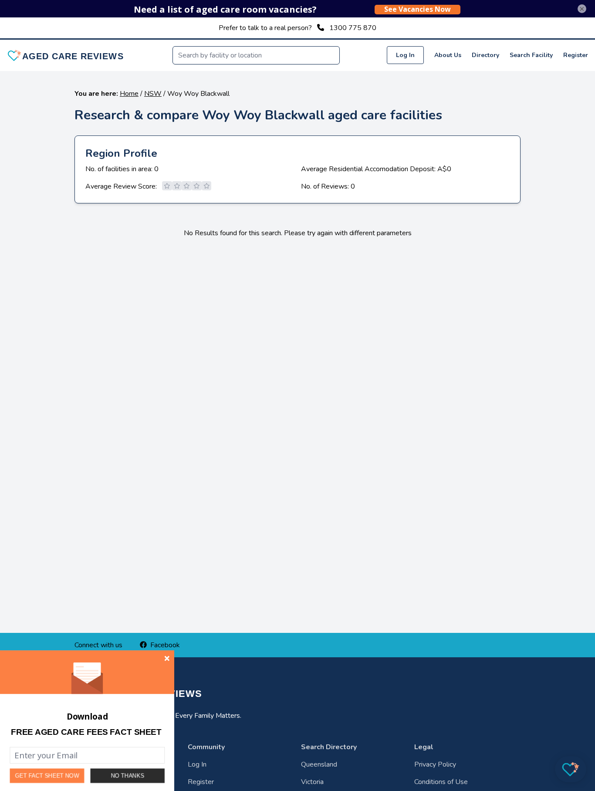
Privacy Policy (435, 764)
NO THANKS (127, 775)
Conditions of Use (441, 782)
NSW (153, 93)
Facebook (165, 645)
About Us (447, 55)
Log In (405, 55)
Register (575, 55)
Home (129, 93)
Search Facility (531, 55)
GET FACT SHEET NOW (47, 776)
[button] (86, 732)
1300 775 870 (352, 28)
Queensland (319, 764)
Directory (485, 55)
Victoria (312, 782)
